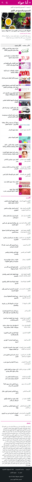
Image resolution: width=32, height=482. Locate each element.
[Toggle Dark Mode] (7, 2)
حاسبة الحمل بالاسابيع (19, 440)
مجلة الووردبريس (14, 479)
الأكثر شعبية (18, 45)
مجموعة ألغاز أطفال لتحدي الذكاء (10, 78)
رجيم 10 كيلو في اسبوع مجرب (10, 362)
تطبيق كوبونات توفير (13, 137)
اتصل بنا (20, 472)
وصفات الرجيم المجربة (25, 33)
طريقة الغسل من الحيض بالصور (22, 448)
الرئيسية (28, 469)
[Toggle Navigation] (30, 2)
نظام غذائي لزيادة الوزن (24, 463)
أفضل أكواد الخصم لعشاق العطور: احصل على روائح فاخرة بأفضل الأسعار (10, 87)
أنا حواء (23, 2)
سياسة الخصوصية (19, 469)
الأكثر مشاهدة (26, 45)
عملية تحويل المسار (13, 130)
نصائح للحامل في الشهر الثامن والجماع (12, 461)
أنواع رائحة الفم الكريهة (24, 431)
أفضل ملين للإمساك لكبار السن (10, 174)
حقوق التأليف (13, 472)
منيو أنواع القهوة (20, 460)
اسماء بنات (14, 431)
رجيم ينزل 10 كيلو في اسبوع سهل (10, 446)
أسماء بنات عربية (18, 426)
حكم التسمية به (17, 443)
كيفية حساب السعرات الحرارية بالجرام (19, 456)
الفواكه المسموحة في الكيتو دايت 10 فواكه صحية (16, 30)
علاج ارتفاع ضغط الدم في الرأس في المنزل (18, 453)
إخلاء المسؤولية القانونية (8, 469)
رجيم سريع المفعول (25, 446)
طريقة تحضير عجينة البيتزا (18, 450)
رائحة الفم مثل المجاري (24, 445)
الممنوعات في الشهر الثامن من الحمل (14, 435)
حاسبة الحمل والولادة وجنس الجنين (16, 441)
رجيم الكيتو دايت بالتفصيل (10, 445)
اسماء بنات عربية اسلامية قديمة (15, 433)
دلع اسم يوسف (8, 443)
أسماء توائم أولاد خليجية (24, 428)
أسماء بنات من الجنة (7, 426)
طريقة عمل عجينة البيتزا (20, 451)
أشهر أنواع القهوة (20, 429)
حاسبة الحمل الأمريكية (19, 438)
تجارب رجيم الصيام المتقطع (18, 436)
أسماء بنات (27, 426)
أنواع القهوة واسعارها (9, 429)
